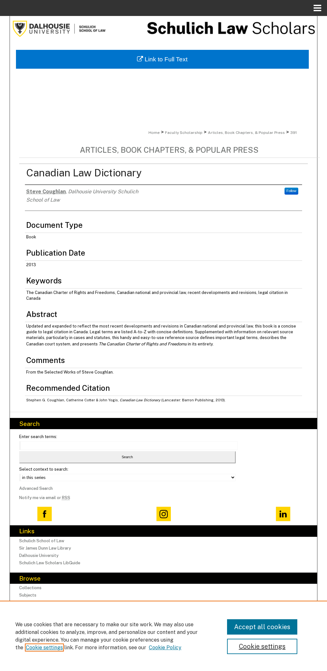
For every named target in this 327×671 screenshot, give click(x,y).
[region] (163, 636)
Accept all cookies (262, 627)
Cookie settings (44, 647)
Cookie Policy (165, 647)
